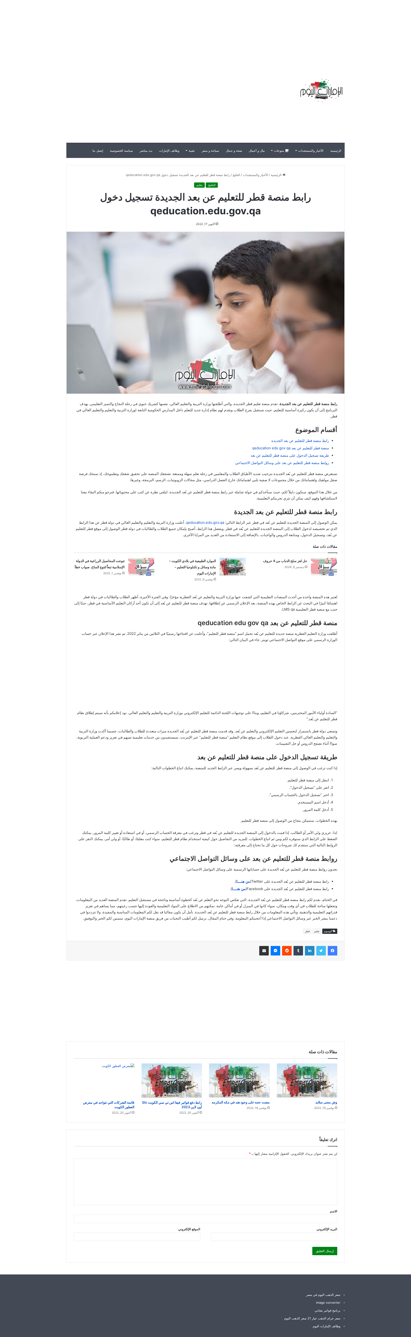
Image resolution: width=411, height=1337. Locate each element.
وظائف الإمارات (169, 150)
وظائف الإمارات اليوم (326, 1326)
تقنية (192, 150)
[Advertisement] (325, 33)
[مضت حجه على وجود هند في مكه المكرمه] (239, 1080)
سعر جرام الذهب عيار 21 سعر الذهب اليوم (312, 1318)
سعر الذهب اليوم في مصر (323, 1295)
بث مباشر (146, 150)
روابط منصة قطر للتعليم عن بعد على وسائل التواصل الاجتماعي (282, 462)
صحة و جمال (234, 150)
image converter (328, 1302)
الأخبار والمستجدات (310, 150)
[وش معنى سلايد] (307, 1080)
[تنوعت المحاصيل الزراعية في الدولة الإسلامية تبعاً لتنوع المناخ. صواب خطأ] (141, 567)
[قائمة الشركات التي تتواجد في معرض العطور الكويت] (104, 1080)
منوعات (279, 150)
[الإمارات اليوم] (321, 90)
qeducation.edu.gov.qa (205, 522)
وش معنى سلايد (326, 1102)
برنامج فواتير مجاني (327, 1310)
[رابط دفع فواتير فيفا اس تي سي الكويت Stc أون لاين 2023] (172, 1080)
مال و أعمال (257, 150)
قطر (307, 931)
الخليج (236, 175)
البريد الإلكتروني (327, 1229)
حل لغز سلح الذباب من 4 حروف (285, 561)
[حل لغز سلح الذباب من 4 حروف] (324, 567)
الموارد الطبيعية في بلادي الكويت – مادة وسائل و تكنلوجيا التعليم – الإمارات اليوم (192, 567)
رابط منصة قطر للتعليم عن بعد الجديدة (300, 440)
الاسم (333, 1211)
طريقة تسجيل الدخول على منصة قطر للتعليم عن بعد (290, 455)
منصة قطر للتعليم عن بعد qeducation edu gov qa (290, 448)
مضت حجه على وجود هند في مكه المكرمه (241, 1102)
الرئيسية (335, 150)
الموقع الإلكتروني (189, 1229)
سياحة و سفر (210, 150)
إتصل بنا (98, 150)
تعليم (199, 185)
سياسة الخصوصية (121, 150)
